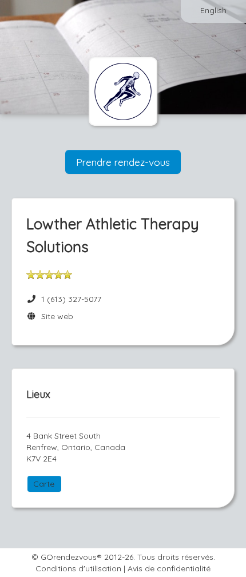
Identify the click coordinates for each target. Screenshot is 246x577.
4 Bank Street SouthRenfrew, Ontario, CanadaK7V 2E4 (75, 447)
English (213, 10)
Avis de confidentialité (169, 568)
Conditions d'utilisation (78, 568)
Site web (55, 316)
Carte (43, 484)
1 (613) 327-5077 (71, 299)
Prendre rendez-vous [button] (123, 162)
